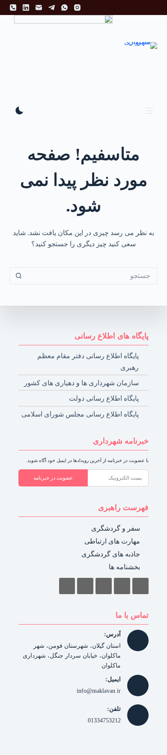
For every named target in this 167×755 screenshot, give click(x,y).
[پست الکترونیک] (39, 7)
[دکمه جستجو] (18, 275)
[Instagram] (77, 7)
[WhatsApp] (64, 7)
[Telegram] (51, 7)
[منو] (149, 111)
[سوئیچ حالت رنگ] (19, 110)
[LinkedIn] (26, 7)
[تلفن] (13, 7)
